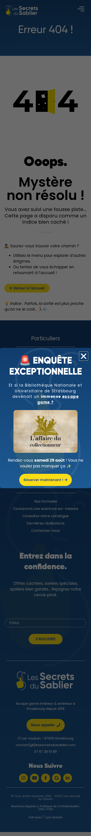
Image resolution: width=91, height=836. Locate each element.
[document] (45, 418)
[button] (83, 356)
